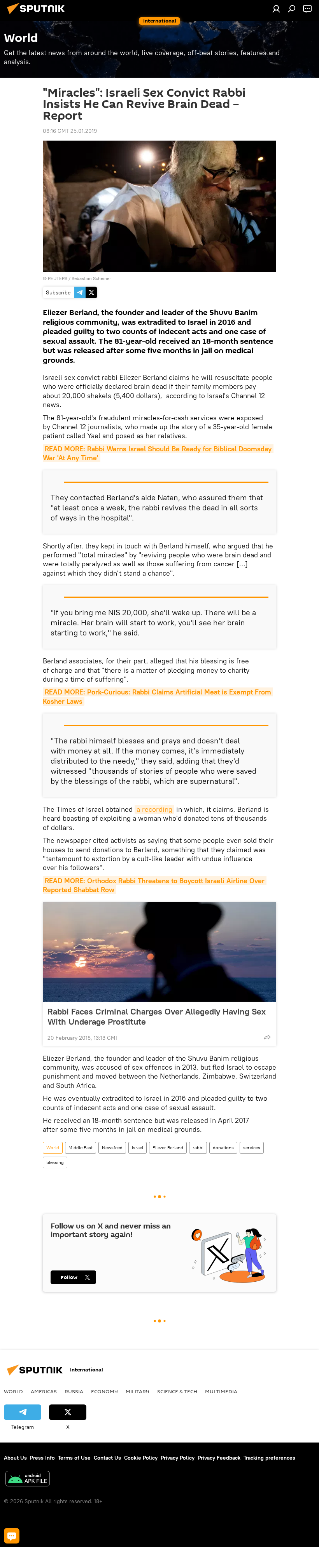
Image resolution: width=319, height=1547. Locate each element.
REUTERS (57, 278)
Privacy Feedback (219, 1457)
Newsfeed (112, 1147)
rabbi (198, 1147)
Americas (44, 1391)
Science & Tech (177, 1391)
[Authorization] (276, 8)
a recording (154, 809)
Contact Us (107, 1457)
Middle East (80, 1147)
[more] (267, 1037)
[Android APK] (27, 1479)
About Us (15, 1457)
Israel (137, 1147)
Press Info (42, 1457)
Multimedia (221, 1391)
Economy (104, 1391)
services (251, 1147)
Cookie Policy (141, 1457)
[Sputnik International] (38, 15)
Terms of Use (74, 1457)
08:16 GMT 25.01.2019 (70, 130)
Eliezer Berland (167, 1147)
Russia (74, 1391)
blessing (55, 1162)
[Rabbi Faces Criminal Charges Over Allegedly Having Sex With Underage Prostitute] (159, 952)
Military (137, 1391)
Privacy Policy (178, 1457)
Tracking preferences (269, 1457)
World (52, 1147)
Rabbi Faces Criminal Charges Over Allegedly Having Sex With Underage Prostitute (156, 1016)
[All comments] (11, 1536)
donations (223, 1147)
